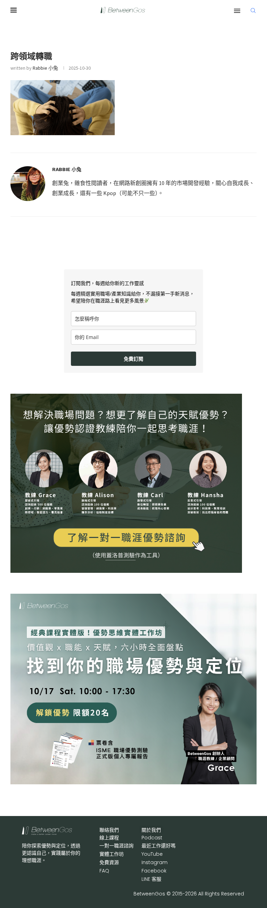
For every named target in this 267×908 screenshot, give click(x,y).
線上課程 (109, 837)
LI (151, 879)
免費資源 (109, 862)
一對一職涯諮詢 (116, 845)
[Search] (253, 10)
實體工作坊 (111, 854)
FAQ (104, 870)
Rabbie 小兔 (45, 68)
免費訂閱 (133, 358)
